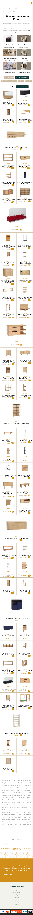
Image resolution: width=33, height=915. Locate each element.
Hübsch (10, 8)
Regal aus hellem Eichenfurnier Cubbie (8, 769)
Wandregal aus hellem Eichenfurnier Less (8, 671)
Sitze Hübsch (21, 80)
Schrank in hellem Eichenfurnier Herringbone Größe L (8, 706)
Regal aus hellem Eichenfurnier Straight (24, 573)
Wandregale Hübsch (9, 72)
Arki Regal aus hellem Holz (8, 441)
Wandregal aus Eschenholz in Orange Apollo (8, 246)
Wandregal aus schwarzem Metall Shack (8, 688)
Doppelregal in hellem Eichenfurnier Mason (8, 396)
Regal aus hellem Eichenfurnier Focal (8, 654)
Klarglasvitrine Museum (25, 555)
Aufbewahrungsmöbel (9, 77)
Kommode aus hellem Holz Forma (25, 751)
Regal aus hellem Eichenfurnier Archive (24, 636)
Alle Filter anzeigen (22, 86)
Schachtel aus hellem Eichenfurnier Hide (24, 166)
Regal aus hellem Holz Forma (24, 396)
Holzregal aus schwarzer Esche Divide (8, 476)
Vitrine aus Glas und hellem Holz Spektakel (8, 103)
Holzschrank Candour (8, 510)
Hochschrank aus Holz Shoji (8, 263)
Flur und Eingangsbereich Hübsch (9, 80)
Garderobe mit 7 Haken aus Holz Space (16, 147)
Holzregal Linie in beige (25, 280)
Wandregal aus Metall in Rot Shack (16, 228)
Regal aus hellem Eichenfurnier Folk (8, 120)
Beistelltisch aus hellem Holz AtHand (25, 688)
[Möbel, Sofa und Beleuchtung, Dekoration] (16, 3)
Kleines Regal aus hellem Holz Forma (25, 671)
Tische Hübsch (28, 80)
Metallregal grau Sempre (25, 440)
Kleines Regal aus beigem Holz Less (25, 315)
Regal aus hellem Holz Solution (24, 654)
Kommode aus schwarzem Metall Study (16, 618)
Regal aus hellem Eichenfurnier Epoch (25, 263)
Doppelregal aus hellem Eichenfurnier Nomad (8, 166)
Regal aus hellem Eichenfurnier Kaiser (8, 751)
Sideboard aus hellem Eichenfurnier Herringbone (8, 494)
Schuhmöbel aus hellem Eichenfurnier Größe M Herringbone (8, 281)
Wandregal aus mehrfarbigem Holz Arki (25, 706)
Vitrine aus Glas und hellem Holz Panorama (16, 423)
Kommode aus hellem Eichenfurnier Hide (25, 378)
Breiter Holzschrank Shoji (24, 199)
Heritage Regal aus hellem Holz (8, 459)
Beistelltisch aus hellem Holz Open (17, 343)
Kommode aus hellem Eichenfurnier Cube (25, 511)
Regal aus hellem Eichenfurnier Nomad (8, 298)
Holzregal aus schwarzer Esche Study (24, 183)
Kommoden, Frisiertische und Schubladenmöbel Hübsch (9, 61)
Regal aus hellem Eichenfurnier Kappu (8, 591)
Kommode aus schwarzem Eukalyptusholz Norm (24, 103)
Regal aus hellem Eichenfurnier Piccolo (16, 538)
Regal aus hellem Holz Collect (8, 200)
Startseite (4, 8)
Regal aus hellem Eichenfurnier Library (16, 733)
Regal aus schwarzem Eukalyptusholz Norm (24, 246)
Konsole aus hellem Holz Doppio (24, 493)
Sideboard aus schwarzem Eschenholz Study (8, 636)
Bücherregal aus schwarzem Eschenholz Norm (8, 574)
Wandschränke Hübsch (23, 72)
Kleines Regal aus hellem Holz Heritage (25, 476)
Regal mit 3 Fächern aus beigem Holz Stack (25, 298)
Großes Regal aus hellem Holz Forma (8, 556)
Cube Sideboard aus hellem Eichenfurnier (25, 361)
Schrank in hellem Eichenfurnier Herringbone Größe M (8, 361)
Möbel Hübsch (18, 8)
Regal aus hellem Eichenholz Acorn (24, 591)
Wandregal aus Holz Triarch (8, 315)
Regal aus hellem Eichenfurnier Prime (8, 378)
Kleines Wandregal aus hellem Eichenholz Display (24, 120)
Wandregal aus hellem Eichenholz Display (8, 183)
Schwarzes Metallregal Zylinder (24, 458)
